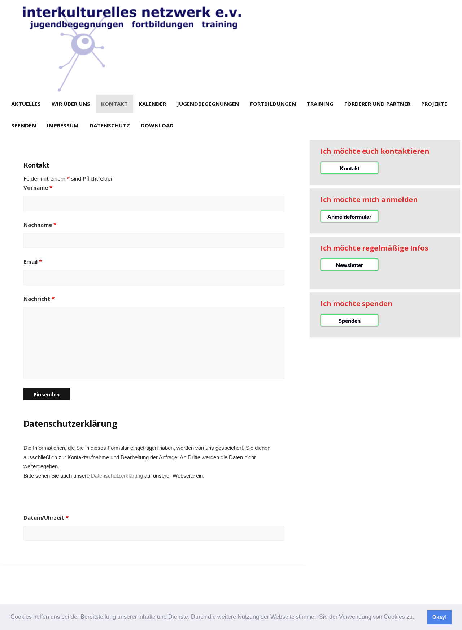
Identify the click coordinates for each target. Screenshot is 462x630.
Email (32, 261)
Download (157, 125)
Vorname (37, 187)
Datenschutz (110, 125)
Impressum (63, 125)
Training (320, 103)
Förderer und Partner (377, 103)
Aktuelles (26, 103)
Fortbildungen (273, 103)
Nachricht (39, 298)
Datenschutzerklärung (117, 476)
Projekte (434, 103)
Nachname (39, 224)
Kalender (152, 103)
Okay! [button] (439, 617)
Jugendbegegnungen (208, 103)
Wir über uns (71, 103)
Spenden (23, 125)
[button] (416, 618)
